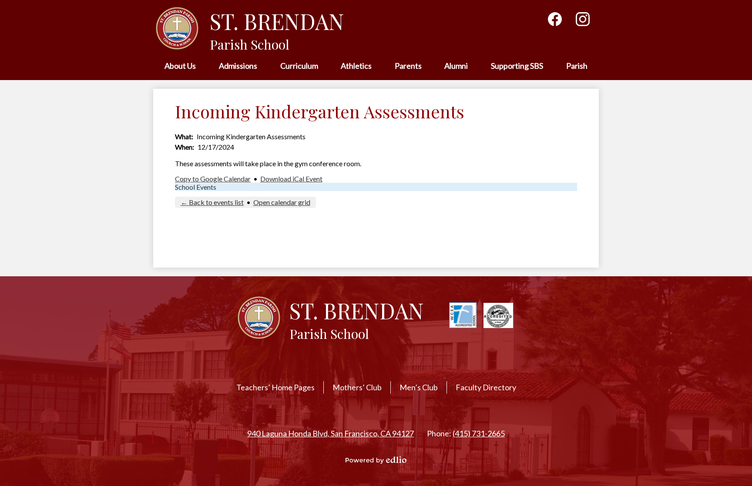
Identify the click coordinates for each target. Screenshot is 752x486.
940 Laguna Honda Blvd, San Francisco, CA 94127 (330, 433)
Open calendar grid (281, 202)
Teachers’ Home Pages (275, 387)
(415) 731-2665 (479, 433)
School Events (195, 187)
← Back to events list (212, 202)
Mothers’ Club (357, 387)
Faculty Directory (486, 387)
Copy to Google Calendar (213, 178)
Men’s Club (419, 387)
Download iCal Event (291, 178)
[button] (180, 66)
